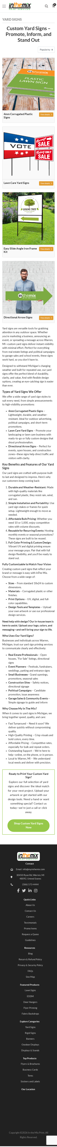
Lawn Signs (30, 990)
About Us (30, 905)
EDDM (30, 996)
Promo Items (30, 928)
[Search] (46, 6)
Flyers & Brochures (30, 1064)
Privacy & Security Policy (30, 965)
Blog (30, 953)
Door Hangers (30, 1002)
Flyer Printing (30, 1008)
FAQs (30, 971)
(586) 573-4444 (30, 884)
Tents (30, 1075)
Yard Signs (30, 1027)
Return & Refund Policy (30, 959)
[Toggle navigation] (4, 6)
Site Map (30, 977)
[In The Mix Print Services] (19, 6)
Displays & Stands (30, 1050)
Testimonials (30, 922)
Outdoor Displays (30, 1044)
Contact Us (30, 911)
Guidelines (30, 940)
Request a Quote (30, 934)
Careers (30, 916)
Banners (30, 1038)
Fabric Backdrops (30, 1013)
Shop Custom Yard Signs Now (28, 825)
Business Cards (30, 1069)
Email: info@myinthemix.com (30, 869)
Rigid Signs (30, 1033)
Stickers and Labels (30, 1081)
